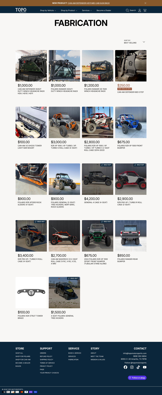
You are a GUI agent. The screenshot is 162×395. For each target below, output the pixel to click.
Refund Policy (46, 356)
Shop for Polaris (23, 356)
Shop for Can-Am (23, 360)
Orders (43, 353)
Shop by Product (68, 10)
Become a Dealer (23, 363)
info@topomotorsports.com (134, 353)
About (93, 353)
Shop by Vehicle (47, 10)
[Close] (145, 3)
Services (86, 10)
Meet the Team (97, 356)
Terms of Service (47, 363)
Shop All (19, 353)
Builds (18, 366)
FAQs (42, 369)
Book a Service (74, 353)
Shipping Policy (46, 360)
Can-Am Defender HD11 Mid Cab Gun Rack (89, 3)
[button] (131, 10)
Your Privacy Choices (49, 373)
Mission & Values (98, 360)
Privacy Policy (46, 366)
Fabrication (73, 360)
